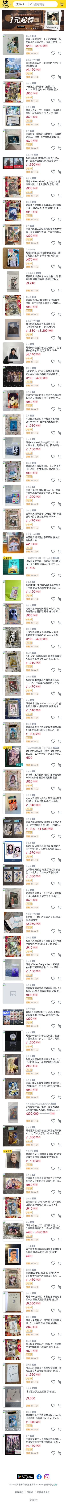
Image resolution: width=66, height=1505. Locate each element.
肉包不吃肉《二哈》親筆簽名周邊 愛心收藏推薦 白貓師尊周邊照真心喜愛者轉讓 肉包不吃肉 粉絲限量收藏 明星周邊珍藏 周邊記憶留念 (43, 372)
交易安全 (34, 1499)
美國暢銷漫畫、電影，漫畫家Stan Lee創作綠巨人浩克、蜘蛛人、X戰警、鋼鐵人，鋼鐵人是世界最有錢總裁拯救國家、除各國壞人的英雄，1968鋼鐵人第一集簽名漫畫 (44, 1108)
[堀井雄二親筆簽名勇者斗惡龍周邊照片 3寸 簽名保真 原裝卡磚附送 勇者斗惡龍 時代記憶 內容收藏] (13, 210)
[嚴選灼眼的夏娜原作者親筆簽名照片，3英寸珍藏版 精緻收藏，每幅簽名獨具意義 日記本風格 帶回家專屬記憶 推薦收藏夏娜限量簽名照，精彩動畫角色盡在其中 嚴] (13, 685)
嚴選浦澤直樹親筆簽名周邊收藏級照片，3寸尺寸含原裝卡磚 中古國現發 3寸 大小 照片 (44, 1132)
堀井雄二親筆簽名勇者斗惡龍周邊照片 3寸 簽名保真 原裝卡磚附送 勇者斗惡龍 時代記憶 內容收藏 (44, 206)
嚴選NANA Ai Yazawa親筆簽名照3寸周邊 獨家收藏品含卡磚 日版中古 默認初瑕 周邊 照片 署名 (43, 586)
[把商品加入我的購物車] (60, 53)
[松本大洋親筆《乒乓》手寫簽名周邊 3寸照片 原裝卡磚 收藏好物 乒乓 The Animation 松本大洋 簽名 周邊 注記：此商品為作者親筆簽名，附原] (13, 803)
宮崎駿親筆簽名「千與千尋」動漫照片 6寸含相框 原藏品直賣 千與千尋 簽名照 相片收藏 (44, 894)
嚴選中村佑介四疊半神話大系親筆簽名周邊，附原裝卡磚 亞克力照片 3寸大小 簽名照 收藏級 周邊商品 (44, 396)
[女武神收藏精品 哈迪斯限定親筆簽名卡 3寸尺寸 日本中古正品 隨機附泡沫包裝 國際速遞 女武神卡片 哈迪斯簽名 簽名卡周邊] (13, 875)
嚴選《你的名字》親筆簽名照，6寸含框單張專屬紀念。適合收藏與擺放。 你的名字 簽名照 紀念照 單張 (43, 1226)
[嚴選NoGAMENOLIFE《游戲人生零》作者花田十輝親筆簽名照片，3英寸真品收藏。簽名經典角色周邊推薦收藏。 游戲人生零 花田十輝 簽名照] (13, 1278)
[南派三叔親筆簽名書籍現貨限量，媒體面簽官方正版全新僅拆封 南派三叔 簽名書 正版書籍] (13, 1373)
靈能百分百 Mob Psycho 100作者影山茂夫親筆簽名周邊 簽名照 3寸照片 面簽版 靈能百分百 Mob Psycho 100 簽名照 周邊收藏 (43, 1203)
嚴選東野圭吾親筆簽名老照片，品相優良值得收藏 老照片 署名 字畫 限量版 (44, 349)
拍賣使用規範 (43, 1492)
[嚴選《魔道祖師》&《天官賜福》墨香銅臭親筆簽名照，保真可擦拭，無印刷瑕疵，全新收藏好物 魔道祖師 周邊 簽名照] (13, 44)
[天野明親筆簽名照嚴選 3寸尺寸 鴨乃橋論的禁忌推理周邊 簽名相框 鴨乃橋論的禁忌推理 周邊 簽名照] (13, 614)
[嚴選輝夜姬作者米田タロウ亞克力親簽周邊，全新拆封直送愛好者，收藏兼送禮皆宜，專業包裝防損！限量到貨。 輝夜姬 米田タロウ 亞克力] (13, 1183)
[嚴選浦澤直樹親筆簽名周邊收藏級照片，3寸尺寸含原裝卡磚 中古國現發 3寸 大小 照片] (13, 1136)
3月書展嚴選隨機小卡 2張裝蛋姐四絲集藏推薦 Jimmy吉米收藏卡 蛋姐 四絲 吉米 (43, 1013)
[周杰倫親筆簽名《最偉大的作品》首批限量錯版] (13, 68)
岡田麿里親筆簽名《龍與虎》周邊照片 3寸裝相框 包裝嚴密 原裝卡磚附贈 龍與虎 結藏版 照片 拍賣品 (44, 1345)
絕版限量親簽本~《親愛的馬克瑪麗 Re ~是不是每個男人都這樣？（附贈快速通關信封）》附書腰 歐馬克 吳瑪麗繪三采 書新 (43, 562)
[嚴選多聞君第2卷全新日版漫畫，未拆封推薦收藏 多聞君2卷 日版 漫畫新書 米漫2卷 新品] (13, 258)
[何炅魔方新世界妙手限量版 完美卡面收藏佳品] (13, 542)
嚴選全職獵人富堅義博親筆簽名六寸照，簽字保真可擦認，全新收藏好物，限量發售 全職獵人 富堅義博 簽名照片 (44, 230)
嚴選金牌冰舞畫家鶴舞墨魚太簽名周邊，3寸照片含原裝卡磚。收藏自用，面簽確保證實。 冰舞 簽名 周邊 (44, 823)
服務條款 (19, 1492)
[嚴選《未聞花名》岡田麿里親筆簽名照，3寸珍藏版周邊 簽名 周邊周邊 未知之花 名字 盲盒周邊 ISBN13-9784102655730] (13, 1325)
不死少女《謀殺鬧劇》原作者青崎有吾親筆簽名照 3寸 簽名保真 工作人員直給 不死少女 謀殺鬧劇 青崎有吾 (44, 657)
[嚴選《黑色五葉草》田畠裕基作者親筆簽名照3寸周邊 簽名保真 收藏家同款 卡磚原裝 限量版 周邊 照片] (13, 946)
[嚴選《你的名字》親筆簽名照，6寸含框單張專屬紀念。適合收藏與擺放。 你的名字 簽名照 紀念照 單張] (13, 1230)
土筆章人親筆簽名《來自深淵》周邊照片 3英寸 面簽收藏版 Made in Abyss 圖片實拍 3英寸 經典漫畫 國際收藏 (44, 515)
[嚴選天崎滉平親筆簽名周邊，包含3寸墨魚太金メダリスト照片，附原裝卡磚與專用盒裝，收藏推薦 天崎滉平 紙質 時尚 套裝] (13, 1041)
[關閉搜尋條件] (30, 4)
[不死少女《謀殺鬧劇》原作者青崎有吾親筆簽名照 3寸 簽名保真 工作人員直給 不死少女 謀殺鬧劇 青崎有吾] (13, 661)
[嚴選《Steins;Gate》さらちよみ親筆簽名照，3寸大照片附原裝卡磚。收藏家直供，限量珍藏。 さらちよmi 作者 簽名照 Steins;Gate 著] (13, 187)
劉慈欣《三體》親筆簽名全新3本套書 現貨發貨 (43, 918)
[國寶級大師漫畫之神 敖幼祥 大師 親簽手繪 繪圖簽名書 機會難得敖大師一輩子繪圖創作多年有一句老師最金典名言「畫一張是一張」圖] (13, 281)
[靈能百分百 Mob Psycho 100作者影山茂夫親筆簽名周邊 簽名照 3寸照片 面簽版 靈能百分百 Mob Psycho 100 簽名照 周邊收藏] (13, 1207)
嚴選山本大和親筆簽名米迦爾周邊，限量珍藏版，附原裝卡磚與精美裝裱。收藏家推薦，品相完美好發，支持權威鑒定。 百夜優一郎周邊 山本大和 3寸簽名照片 (44, 1084)
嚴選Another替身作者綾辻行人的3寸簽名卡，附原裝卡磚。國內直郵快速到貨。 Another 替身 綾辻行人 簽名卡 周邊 (44, 443)
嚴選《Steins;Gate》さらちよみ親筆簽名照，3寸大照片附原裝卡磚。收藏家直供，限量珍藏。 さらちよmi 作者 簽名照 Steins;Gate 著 (43, 182)
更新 (55, 1484)
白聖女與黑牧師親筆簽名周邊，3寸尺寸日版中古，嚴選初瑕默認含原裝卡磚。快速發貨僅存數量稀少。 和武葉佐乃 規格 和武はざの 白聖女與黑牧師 (44, 1060)
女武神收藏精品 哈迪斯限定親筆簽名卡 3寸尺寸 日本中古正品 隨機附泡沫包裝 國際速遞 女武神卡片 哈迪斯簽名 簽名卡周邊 (43, 871)
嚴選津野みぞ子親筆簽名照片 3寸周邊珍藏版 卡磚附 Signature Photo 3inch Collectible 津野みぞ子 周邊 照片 (43, 1416)
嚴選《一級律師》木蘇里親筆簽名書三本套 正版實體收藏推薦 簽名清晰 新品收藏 (44, 1298)
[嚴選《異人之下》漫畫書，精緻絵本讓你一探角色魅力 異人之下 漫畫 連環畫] (13, 115)
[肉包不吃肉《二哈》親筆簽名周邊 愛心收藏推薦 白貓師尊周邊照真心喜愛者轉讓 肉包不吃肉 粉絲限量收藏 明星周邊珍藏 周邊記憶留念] (13, 376)
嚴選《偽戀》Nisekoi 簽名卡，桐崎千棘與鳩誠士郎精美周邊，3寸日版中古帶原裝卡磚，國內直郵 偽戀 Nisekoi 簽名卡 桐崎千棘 (43, 491)
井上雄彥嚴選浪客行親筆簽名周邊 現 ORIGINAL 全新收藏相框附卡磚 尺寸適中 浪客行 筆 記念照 (43, 420)
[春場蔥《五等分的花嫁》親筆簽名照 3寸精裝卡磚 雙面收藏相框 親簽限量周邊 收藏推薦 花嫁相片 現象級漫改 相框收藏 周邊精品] (13, 780)
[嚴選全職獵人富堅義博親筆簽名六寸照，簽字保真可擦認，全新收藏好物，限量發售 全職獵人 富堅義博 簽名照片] (13, 234)
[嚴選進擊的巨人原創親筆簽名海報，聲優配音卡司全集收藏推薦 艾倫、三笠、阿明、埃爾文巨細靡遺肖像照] (13, 1444)
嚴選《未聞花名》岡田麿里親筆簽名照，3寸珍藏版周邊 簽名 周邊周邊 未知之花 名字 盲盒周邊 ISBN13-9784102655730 (44, 1321)
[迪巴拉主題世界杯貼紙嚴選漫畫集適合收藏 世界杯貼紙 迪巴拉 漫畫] (13, 1254)
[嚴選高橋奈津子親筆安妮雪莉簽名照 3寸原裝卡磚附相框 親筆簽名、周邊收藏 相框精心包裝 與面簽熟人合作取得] (13, 732)
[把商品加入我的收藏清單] (53, 53)
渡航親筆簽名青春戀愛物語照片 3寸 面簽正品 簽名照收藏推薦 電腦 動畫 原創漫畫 (43, 989)
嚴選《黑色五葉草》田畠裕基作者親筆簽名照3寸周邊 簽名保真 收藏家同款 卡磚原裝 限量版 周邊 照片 (44, 942)
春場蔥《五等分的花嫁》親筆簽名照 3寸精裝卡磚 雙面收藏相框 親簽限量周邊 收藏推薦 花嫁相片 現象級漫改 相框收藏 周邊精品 (44, 776)
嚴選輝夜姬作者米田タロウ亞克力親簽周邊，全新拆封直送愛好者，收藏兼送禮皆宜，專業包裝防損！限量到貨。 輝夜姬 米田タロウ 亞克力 (44, 1179)
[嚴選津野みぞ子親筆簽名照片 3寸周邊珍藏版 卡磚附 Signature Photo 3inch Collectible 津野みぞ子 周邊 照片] (13, 1420)
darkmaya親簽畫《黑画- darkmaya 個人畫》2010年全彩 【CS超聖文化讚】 (43, 752)
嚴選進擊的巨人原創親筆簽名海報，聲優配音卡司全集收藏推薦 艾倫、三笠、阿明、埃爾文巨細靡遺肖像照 (44, 1440)
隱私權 (30, 1492)
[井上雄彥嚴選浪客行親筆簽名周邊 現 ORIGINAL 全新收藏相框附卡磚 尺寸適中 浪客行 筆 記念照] (13, 424)
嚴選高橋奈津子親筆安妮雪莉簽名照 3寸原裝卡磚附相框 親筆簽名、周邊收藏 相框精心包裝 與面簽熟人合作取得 (44, 728)
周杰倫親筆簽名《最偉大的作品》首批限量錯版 (44, 64)
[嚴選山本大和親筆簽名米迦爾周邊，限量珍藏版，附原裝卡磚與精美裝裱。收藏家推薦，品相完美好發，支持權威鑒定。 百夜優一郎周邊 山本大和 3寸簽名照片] (13, 1088)
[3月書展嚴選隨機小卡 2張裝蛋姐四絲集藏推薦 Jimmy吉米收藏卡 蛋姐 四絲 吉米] (13, 1017)
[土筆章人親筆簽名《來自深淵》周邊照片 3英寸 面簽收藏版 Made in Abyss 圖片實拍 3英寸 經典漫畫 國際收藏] (13, 519)
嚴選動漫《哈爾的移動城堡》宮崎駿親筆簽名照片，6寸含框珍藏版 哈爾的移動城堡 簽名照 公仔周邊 (44, 135)
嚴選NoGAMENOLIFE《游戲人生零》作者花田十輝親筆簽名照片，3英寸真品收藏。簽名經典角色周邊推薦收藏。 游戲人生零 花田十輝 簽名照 (44, 1274)
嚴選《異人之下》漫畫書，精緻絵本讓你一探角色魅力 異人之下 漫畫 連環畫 (44, 111)
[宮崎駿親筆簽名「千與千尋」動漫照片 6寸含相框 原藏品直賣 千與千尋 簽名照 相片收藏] (13, 898)
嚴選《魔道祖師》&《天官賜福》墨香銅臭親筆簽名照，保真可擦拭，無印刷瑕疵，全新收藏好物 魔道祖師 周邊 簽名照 (44, 40)
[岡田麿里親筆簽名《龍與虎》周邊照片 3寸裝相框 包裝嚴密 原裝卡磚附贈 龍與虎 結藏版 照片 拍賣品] (13, 1349)
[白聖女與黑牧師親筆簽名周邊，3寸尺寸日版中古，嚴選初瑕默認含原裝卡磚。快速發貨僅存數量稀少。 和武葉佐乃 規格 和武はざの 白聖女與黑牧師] (13, 1064)
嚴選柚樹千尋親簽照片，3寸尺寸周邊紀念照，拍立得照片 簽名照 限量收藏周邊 (43, 467)
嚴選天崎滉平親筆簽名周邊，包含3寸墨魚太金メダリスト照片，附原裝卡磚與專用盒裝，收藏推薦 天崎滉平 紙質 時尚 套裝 (44, 1037)
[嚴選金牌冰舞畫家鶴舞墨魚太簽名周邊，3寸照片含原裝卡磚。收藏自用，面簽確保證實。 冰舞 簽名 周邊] (13, 827)
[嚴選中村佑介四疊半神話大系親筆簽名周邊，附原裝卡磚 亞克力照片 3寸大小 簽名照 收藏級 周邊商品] (13, 400)
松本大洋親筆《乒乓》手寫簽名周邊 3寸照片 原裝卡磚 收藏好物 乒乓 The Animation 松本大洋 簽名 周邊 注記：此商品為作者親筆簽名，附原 (44, 799)
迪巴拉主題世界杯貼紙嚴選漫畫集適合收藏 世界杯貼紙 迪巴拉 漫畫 (44, 1250)
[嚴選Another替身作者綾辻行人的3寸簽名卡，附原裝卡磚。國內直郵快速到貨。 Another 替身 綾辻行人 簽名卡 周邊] (13, 447)
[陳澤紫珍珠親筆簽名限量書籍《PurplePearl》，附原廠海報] (13, 329)
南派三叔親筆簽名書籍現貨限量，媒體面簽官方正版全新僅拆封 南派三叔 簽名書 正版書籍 (44, 1369)
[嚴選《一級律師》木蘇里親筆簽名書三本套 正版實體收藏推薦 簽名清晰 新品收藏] (13, 1302)
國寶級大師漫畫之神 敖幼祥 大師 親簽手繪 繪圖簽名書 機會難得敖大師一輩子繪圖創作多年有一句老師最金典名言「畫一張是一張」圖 (44, 277)
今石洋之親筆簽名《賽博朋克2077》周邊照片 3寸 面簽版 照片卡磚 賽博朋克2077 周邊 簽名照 (43, 88)
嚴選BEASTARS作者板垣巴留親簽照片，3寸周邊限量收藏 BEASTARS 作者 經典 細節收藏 (44, 301)
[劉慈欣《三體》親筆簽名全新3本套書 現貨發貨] (13, 922)
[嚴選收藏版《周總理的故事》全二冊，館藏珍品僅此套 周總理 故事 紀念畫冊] (13, 163)
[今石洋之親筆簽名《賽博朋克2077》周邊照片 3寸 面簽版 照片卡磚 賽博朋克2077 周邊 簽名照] (13, 92)
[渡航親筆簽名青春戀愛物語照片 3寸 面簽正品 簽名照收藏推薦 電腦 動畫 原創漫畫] (13, 993)
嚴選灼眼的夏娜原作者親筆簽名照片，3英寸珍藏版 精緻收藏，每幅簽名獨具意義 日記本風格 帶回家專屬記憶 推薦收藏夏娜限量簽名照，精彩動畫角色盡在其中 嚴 (43, 681)
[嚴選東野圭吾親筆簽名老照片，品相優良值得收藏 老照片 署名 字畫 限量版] (13, 353)
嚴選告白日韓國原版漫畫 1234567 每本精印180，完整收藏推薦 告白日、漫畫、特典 (43, 847)
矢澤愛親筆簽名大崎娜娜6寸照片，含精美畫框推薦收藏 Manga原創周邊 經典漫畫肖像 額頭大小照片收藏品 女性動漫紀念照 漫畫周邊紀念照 (43, 633)
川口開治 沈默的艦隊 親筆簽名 (41, 1391)
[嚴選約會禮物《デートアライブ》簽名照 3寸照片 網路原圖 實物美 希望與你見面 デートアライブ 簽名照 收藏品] (13, 708)
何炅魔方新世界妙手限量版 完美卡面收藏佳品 (43, 538)
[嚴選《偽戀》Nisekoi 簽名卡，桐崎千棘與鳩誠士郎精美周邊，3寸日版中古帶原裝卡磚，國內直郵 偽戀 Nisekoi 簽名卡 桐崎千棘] (13, 495)
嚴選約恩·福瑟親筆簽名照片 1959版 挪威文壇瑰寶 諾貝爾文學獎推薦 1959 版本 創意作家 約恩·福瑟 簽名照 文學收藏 (43, 1155)
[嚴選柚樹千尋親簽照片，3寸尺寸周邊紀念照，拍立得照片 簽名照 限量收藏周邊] (13, 471)
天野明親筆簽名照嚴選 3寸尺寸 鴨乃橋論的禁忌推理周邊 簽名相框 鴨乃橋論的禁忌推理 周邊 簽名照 (43, 610)
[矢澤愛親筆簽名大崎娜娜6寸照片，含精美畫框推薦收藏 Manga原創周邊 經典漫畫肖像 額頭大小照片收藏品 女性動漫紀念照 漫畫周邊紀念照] (13, 637)
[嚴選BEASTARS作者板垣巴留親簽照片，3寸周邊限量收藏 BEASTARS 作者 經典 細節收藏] (13, 305)
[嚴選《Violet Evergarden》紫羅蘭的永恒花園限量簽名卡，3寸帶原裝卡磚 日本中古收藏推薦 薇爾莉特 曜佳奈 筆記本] (13, 969)
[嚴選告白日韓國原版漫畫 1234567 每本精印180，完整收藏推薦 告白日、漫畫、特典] (13, 851)
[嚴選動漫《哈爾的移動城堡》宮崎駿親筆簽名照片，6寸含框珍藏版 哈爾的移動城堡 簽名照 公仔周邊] (13, 139)
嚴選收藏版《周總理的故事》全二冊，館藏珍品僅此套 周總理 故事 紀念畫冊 (43, 159)
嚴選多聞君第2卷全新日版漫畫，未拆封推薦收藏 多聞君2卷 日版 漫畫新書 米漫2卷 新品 (43, 254)
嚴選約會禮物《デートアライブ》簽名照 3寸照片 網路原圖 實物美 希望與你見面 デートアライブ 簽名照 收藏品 (44, 704)
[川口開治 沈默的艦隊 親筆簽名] (13, 1397)
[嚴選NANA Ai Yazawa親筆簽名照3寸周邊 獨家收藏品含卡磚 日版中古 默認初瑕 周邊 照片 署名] (13, 590)
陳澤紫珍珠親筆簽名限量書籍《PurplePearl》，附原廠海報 (40, 325)
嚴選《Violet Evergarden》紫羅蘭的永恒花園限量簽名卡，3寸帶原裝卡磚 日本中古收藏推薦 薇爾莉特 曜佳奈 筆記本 (43, 965)
